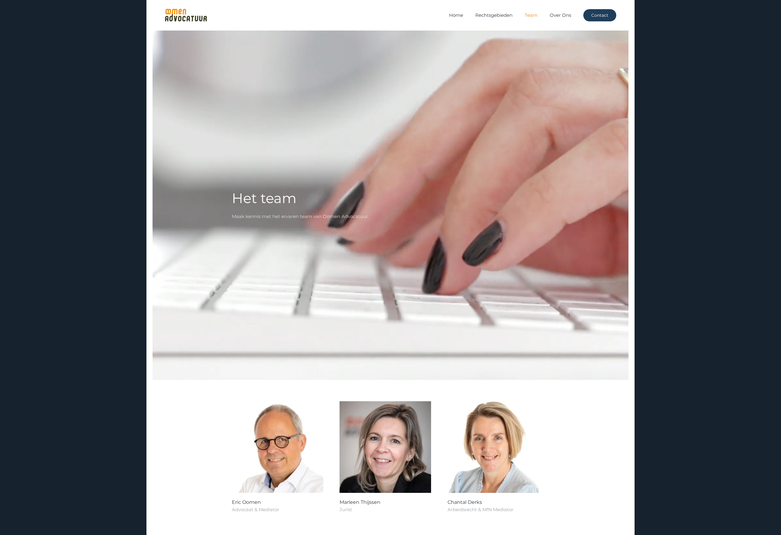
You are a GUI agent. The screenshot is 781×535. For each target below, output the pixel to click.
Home (456, 15)
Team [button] (531, 15)
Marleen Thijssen (360, 502)
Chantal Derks (465, 502)
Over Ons (560, 15)
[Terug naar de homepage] (186, 15)
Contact (599, 15)
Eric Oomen (246, 502)
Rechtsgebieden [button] (494, 15)
